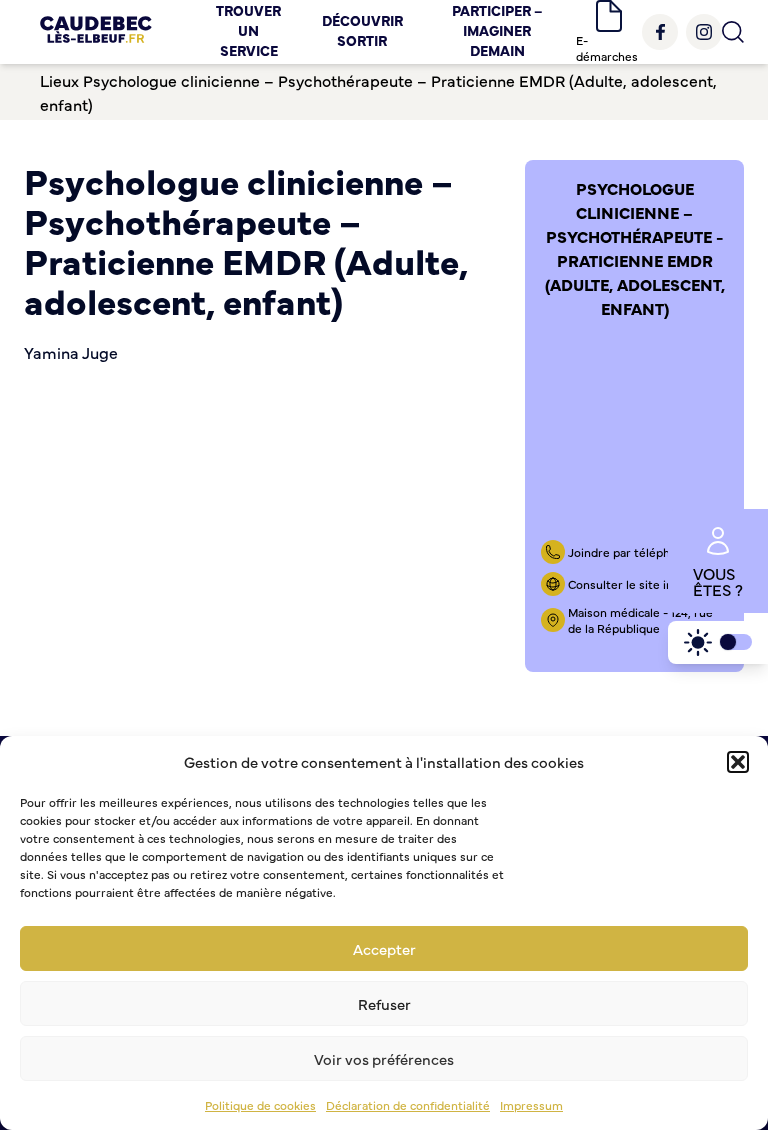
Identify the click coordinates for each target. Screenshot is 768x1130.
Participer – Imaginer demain (497, 30)
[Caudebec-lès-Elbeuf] (96, 32)
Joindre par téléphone (629, 552)
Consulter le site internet (638, 584)
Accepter (384, 948)
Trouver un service (248, 30)
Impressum (531, 1105)
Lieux (59, 80)
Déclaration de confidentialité (408, 1105)
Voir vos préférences (384, 1058)
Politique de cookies (260, 1105)
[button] (738, 762)
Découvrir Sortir (362, 30)
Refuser (384, 1003)
